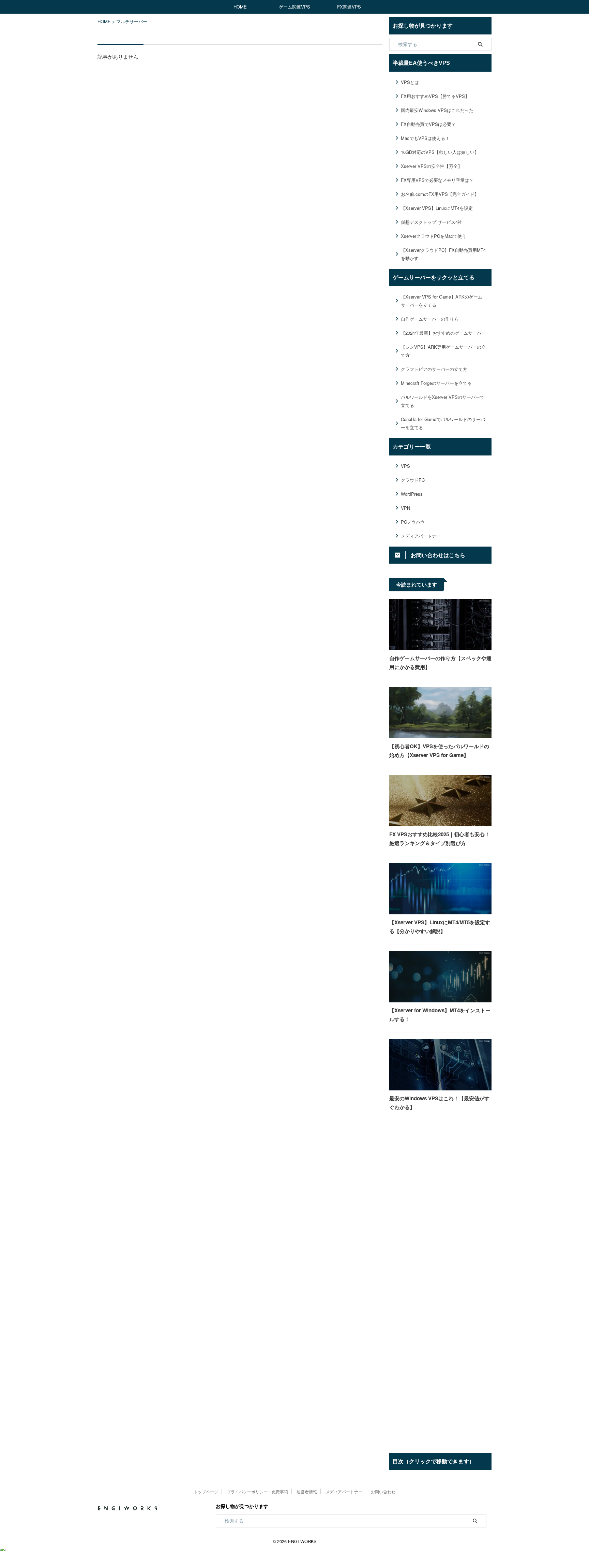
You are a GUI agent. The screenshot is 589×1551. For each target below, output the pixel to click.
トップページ (206, 1491)
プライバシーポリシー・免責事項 (257, 1491)
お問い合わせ (383, 1491)
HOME (240, 6)
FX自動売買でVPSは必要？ (428, 124)
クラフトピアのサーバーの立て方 (434, 369)
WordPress (412, 494)
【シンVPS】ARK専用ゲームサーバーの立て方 (443, 351)
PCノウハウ (413, 522)
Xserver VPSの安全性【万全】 (431, 166)
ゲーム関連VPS (294, 6)
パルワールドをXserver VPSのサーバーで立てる (442, 401)
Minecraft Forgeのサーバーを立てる (436, 383)
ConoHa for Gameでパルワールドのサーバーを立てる (443, 423)
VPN (405, 508)
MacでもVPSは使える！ (425, 138)
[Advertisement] (440, 1232)
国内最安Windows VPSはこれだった (437, 110)
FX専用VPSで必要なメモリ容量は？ (437, 180)
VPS (405, 466)
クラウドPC (413, 480)
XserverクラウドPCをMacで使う (433, 236)
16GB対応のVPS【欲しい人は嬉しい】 (440, 152)
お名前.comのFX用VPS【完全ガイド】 (440, 194)
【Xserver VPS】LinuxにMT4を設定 (437, 208)
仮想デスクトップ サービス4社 (431, 222)
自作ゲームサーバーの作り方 (429, 319)
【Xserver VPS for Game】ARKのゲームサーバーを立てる (441, 300)
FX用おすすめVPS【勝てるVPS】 (435, 96)
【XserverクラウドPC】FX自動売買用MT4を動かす (443, 254)
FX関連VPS (349, 6)
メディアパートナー (421, 536)
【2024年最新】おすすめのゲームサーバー (443, 333)
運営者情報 (307, 1491)
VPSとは (410, 82)
